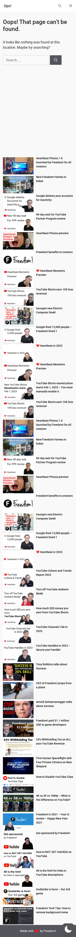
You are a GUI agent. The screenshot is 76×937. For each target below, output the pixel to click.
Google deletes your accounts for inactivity (54, 197)
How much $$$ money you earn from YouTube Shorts (52, 610)
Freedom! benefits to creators (54, 252)
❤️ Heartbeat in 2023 (49, 345)
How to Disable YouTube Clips (54, 776)
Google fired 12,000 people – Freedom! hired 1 (54, 329)
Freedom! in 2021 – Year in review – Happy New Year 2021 (52, 818)
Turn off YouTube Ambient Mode (52, 591)
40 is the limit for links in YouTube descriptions (51, 872)
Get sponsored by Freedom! (53, 833)
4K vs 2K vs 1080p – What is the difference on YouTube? (53, 797)
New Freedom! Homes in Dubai (51, 179)
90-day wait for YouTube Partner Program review (51, 216)
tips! (7, 6)
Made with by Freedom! (38, 931)
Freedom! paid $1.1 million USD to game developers (52, 722)
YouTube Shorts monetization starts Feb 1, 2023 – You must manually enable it (54, 387)
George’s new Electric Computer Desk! (49, 310)
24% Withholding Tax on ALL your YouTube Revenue (53, 741)
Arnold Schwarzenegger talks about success (54, 704)
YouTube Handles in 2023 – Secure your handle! (53, 647)
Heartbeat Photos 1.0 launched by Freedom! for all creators (53, 162)
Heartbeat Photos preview (52, 233)
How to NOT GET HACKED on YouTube (54, 854)
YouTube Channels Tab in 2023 (52, 629)
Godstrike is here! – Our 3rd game (53, 891)
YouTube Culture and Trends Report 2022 (54, 572)
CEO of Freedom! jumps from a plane (54, 685)
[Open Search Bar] (60, 6)
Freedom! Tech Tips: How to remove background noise (53, 910)
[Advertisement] (38, 112)
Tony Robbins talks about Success (51, 666)
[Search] (56, 60)
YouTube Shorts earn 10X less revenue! (54, 291)
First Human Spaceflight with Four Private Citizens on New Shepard (54, 762)
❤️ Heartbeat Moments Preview (50, 272)
